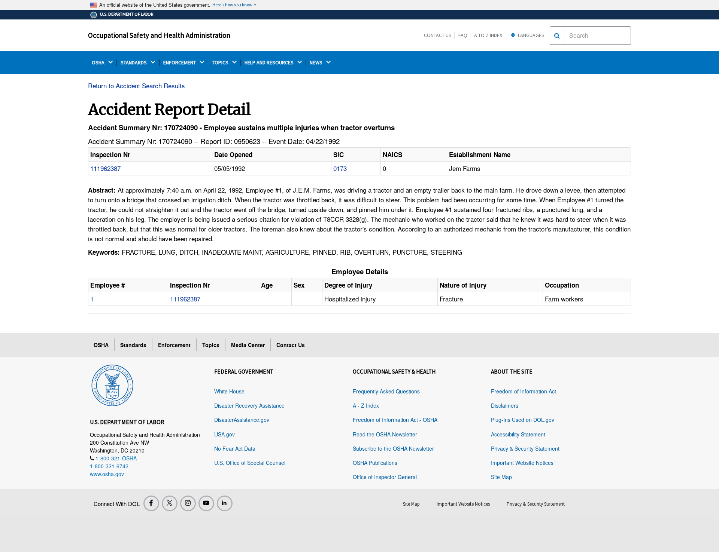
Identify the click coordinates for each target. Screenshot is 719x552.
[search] (557, 36)
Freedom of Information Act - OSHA (395, 419)
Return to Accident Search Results (136, 85)
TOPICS (221, 62)
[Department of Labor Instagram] (188, 503)
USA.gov (224, 434)
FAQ (462, 35)
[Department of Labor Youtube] (206, 503)
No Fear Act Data (234, 448)
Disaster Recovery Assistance (249, 405)
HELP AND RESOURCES (270, 62)
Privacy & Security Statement (525, 448)
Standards (133, 345)
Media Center (248, 345)
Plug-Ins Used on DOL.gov (522, 419)
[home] (112, 384)
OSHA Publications (375, 462)
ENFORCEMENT (180, 62)
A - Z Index (366, 405)
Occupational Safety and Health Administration (159, 35)
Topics (210, 345)
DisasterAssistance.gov (241, 419)
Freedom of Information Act (523, 391)
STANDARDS (134, 62)
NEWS (317, 62)
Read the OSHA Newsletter (385, 434)
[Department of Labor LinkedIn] (225, 503)
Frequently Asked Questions (386, 391)
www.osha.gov (107, 474)
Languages (530, 35)
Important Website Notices (522, 462)
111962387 (105, 168)
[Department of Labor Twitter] (170, 503)
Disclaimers (504, 405)
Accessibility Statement (518, 434)
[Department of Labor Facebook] (151, 503)
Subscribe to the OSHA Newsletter (393, 448)
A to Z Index (488, 35)
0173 (340, 168)
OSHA (99, 62)
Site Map (501, 477)
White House (229, 391)
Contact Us (438, 35)
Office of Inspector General (385, 477)
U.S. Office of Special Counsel (249, 462)
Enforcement (174, 345)
